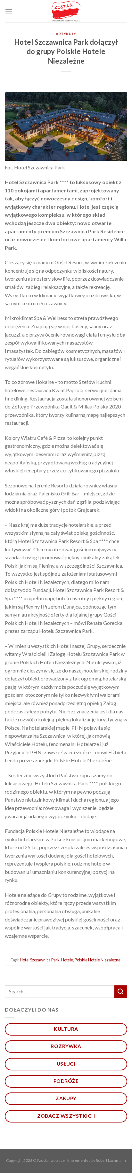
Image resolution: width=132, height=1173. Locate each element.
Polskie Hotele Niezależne (97, 959)
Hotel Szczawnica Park (40, 959)
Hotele (67, 959)
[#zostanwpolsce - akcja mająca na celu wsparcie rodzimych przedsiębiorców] (66, 11)
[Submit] (120, 991)
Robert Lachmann (111, 1160)
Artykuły (66, 34)
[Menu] (8, 11)
